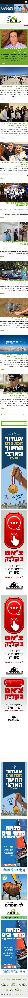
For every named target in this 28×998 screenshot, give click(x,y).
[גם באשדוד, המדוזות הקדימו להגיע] (14, 307)
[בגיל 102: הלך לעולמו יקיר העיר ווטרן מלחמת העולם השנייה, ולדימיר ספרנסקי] (14, 383)
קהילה (25, 52)
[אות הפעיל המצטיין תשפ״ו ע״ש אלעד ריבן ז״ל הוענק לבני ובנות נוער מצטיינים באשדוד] (14, 113)
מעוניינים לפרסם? (16, 979)
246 (4, 414)
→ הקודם (25, 414)
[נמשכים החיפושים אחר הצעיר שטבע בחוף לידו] (14, 76)
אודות (24, 979)
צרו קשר (3, 979)
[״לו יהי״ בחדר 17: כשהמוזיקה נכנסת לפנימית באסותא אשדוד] (14, 231)
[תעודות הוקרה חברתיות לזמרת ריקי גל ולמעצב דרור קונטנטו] (14, 151)
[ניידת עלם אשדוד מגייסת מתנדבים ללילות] (14, 270)
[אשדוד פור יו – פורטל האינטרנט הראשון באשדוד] (14, 18)
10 (8, 414)
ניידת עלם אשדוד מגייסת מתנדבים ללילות (16, 281)
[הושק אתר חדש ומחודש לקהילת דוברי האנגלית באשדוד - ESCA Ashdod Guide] (14, 344)
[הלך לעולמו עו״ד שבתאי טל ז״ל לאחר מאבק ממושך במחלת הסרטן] (14, 38)
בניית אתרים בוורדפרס (20, 994)
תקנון (8, 979)
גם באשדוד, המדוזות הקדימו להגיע (18, 318)
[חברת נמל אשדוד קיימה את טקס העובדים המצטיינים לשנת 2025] (14, 192)
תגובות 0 (15, 52)
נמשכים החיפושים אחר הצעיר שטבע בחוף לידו (15, 86)
